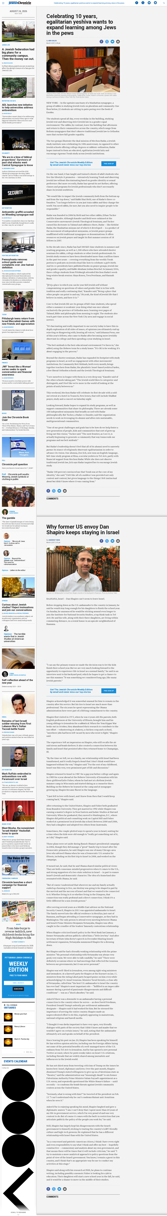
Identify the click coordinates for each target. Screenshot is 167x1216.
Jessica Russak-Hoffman (12, 271)
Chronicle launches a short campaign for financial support (17, 885)
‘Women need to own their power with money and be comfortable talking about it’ (17, 382)
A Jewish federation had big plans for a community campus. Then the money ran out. (18, 54)
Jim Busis (7, 891)
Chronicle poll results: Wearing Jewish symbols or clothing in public (15, 476)
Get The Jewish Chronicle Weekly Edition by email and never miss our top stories (71, 163)
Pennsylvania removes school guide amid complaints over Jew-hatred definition (18, 263)
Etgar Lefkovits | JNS (11, 782)
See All (29, 1052)
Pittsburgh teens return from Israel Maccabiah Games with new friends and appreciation (18, 321)
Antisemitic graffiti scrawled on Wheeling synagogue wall (18, 213)
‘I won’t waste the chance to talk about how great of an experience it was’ (17, 331)
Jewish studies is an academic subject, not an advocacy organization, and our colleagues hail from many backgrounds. (17, 618)
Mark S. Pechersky (21, 1039)
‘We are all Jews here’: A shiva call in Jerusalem (14, 543)
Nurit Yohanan (9, 836)
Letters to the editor (18, 570)
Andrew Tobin (54, 540)
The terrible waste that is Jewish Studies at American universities (14, 638)
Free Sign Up (109, 164)
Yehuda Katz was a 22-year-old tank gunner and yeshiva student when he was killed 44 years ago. (18, 737)
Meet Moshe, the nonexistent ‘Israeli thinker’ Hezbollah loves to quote (18, 831)
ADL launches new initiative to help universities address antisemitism (17, 107)
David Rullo (8, 113)
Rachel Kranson (9, 613)
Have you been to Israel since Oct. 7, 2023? (17, 468)
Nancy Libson (19, 1026)
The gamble (8, 518)
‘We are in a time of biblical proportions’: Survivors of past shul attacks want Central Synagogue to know (17, 161)
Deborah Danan (9, 732)
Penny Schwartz (19, 942)
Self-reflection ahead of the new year (17, 681)
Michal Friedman (23, 613)
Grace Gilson (8, 63)
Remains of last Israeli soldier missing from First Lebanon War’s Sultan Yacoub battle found (16, 724)
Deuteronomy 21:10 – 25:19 (11, 686)
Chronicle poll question (15, 464)
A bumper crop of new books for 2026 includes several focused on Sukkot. (18, 946)
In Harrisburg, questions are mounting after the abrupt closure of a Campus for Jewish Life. (18, 68)
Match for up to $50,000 (10, 894)
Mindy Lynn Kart (20, 1014)
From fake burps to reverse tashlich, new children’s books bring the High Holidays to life (18, 932)
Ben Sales (53, 41)
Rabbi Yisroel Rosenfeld (17, 675)
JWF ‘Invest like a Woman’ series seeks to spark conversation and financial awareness (17, 370)
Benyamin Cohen (9, 168)
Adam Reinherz (9, 327)
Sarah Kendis (13, 513)
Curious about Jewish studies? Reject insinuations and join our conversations (17, 607)
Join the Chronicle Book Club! (15, 418)
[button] (164, 3)
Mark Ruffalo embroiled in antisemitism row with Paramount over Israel (16, 776)
